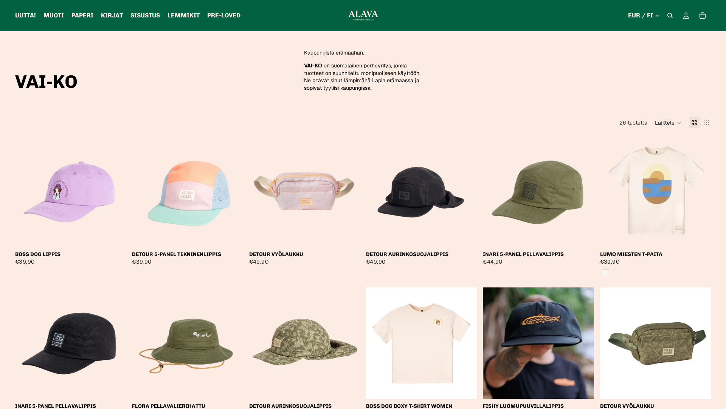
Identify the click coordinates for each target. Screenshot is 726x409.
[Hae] (670, 15)
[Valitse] (114, 235)
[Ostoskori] (702, 15)
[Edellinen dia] (26, 191)
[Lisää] (348, 235)
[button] (668, 122)
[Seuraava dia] (114, 191)
